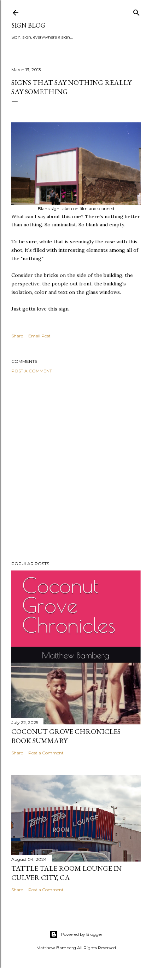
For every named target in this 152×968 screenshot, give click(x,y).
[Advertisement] (76, 467)
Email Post (39, 335)
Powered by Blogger (82, 934)
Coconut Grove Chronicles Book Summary (66, 736)
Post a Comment (31, 370)
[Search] (136, 11)
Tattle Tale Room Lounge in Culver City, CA (66, 873)
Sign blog (28, 25)
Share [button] (17, 335)
